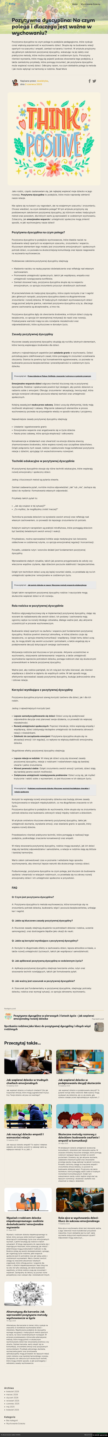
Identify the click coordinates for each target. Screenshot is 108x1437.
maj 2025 (10, 1407)
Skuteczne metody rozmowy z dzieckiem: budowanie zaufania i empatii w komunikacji (78, 1137)
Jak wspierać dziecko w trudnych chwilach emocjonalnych (27, 1081)
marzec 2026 (12, 1394)
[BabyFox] (13, 4)
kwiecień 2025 (12, 1410)
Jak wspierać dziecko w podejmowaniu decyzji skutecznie (79, 1081)
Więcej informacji (88, 1434)
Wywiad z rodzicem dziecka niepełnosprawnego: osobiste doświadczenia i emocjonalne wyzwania (24, 1222)
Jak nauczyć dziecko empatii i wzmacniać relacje (25, 1136)
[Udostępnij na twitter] (94, 81)
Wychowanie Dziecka (90, 4)
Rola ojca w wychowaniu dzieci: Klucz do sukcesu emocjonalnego (79, 1219)
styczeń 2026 (12, 1397)
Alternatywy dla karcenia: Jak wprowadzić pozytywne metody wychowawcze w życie (26, 1315)
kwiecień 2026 (12, 1391)
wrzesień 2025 (12, 1401)
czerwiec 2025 (12, 1404)
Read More (61, 69)
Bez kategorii (12, 1420)
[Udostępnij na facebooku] (89, 81)
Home (75, 4)
